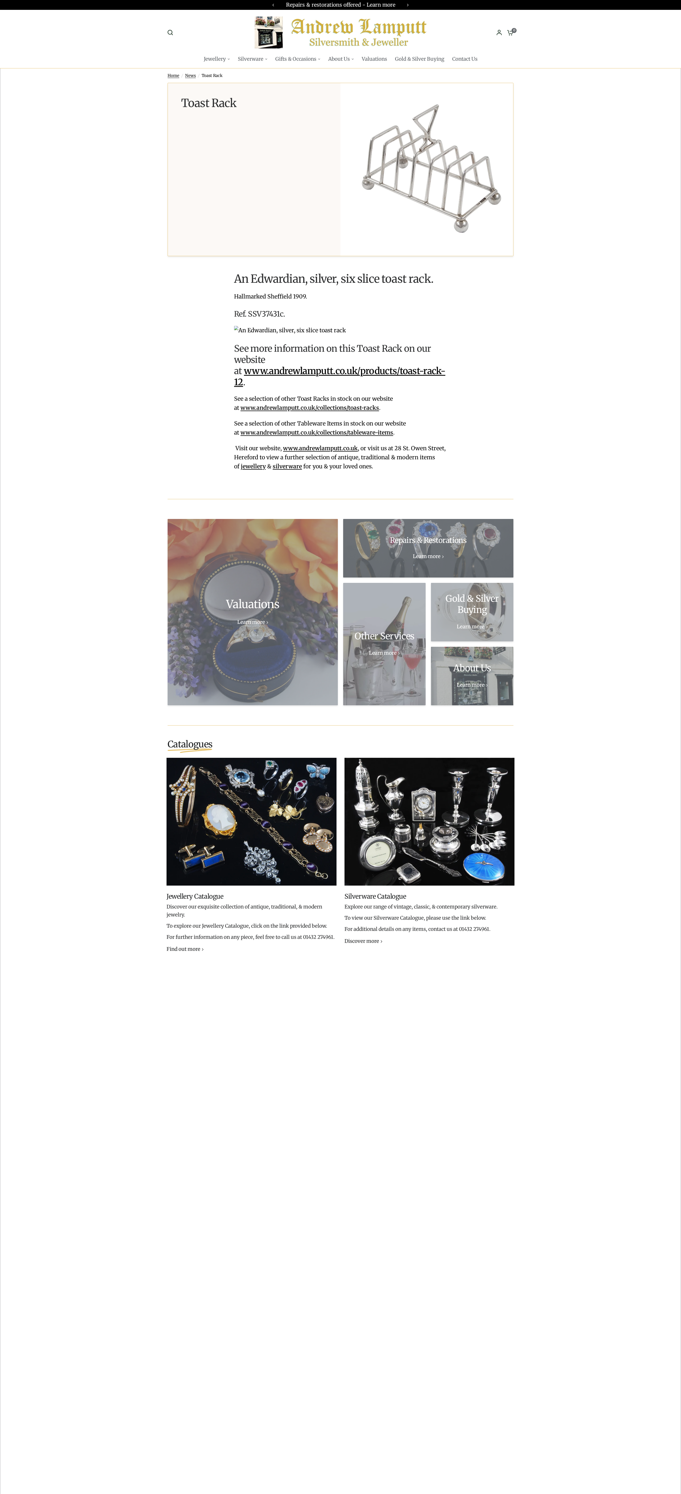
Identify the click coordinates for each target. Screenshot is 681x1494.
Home (173, 75)
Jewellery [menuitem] (215, 59)
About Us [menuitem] (339, 59)
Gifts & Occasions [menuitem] (295, 59)
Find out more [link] (183, 949)
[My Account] (499, 32)
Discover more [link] (361, 941)
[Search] (172, 32)
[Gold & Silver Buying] (472, 612)
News (190, 75)
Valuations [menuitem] (374, 59)
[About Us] (472, 676)
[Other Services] (384, 644)
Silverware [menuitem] (250, 59)
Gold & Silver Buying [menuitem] (419, 59)
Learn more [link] (251, 622)
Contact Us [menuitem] (464, 59)
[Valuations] (253, 612)
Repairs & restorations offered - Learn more (340, 5)
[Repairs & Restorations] (428, 548)
